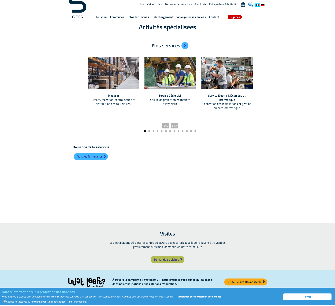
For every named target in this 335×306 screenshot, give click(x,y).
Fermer (307, 297)
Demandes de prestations (178, 4)
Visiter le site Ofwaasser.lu (245, 282)
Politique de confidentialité (222, 4)
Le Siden (101, 17)
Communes (117, 17)
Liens (159, 4)
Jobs (142, 4)
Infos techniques (138, 17)
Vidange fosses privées (191, 17)
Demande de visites (167, 259)
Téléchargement (162, 17)
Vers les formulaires (90, 156)
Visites (150, 4)
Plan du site (200, 4)
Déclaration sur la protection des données (199, 296)
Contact (214, 17)
